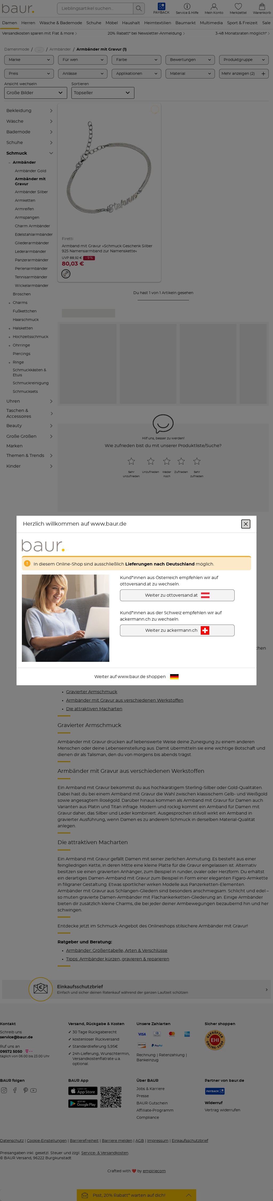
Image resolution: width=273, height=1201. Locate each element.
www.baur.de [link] (132, 677)
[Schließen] (246, 524)
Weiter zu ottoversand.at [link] (171, 595)
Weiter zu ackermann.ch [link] (171, 630)
